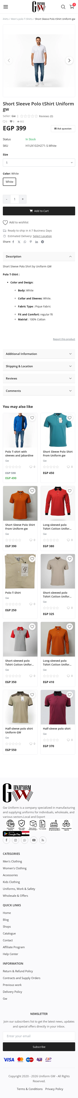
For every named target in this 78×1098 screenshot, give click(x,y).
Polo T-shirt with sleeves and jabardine (19, 453)
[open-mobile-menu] (5, 6)
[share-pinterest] (30, 241)
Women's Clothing (15, 868)
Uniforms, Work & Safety (19, 889)
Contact (8, 940)
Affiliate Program (14, 947)
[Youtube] (33, 840)
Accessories (10, 875)
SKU (5, 146)
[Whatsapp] (24, 840)
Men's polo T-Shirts (22, 19)
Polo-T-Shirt (13, 592)
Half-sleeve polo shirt (57, 728)
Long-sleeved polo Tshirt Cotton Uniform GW (57, 528)
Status (7, 139)
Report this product (64, 339)
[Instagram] (15, 840)
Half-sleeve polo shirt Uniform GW (19, 730)
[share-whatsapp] (24, 241)
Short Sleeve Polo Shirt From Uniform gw (58, 453)
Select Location (42, 236)
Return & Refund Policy (18, 971)
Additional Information (21, 354)
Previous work (12, 985)
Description (13, 256)
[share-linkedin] (36, 241)
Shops (7, 926)
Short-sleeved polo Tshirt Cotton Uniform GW (57, 596)
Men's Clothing (12, 861)
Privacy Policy (54, 1089)
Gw (14, 116)
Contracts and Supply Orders (21, 978)
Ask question (64, 128)
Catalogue (9, 933)
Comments (13, 391)
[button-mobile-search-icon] (63, 6)
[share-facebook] (13, 241)
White (9, 182)
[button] (69, 60)
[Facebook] (6, 840)
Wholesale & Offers (15, 895)
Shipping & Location (19, 366)
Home (7, 913)
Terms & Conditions (30, 1089)
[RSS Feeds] (42, 840)
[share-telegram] (42, 241)
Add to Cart (41, 211)
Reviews (11, 378)
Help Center (10, 954)
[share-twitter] (19, 241)
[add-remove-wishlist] (32, 417)
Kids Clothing (11, 882)
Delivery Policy (12, 992)
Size (5, 154)
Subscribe (39, 1047)
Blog (6, 920)
